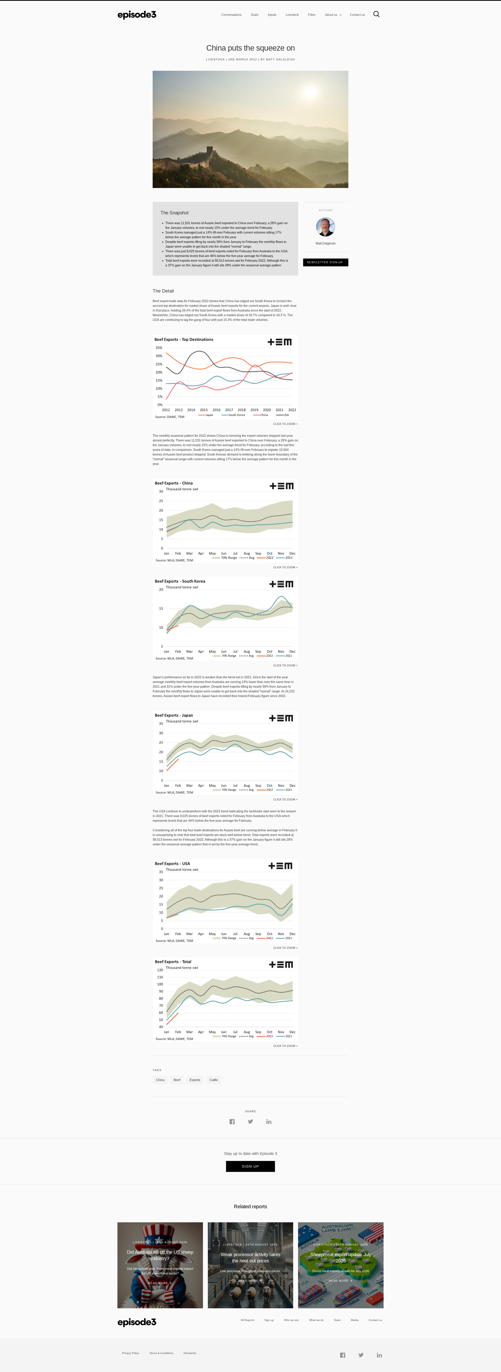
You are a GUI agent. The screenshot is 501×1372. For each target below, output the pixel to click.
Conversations (231, 14)
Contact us (357, 14)
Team (337, 1320)
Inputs (272, 14)
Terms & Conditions (161, 1353)
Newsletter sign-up (325, 262)
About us (331, 14)
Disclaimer (190, 1353)
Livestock (292, 14)
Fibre (311, 14)
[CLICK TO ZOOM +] (225, 418)
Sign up (250, 1166)
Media (355, 1320)
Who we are (291, 1320)
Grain (255, 14)
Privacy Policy (130, 1353)
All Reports (247, 1320)
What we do (316, 1320)
